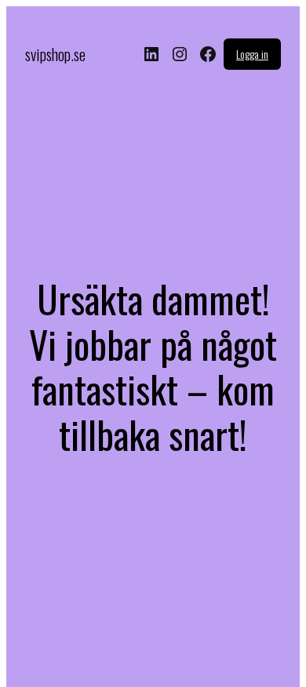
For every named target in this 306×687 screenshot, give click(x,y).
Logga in (252, 53)
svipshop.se (55, 54)
